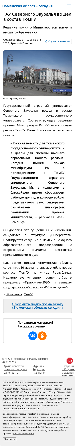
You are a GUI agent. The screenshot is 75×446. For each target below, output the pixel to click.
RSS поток (39, 372)
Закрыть (9, 439)
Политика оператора (23, 433)
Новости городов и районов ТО (15, 371)
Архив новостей (14, 366)
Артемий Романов (22, 43)
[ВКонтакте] (32, 335)
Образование (11, 39)
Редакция (39, 369)
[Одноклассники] (42, 335)
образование (14, 294)
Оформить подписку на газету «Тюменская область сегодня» (37, 306)
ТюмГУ (28, 294)
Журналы (38, 366)
